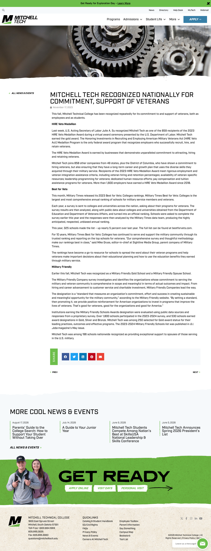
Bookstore (125, 535)
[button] (65, 356)
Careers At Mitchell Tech (95, 539)
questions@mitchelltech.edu (43, 538)
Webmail (204, 10)
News (151, 10)
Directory (163, 10)
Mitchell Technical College (49, 517)
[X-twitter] (182, 518)
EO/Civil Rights (90, 524)
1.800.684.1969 (47, 528)
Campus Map (126, 532)
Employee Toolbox (129, 521)
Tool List (124, 539)
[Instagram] (191, 518)
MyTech (191, 10)
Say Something (127, 528)
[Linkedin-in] (196, 518)
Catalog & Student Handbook (98, 521)
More (172, 19)
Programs (113, 19)
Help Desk (178, 10)
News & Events (90, 535)
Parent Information (130, 524)
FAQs (85, 528)
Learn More (124, 3)
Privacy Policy (90, 532)
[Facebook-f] (186, 518)
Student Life (154, 19)
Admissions (131, 19)
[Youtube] (201, 518)
